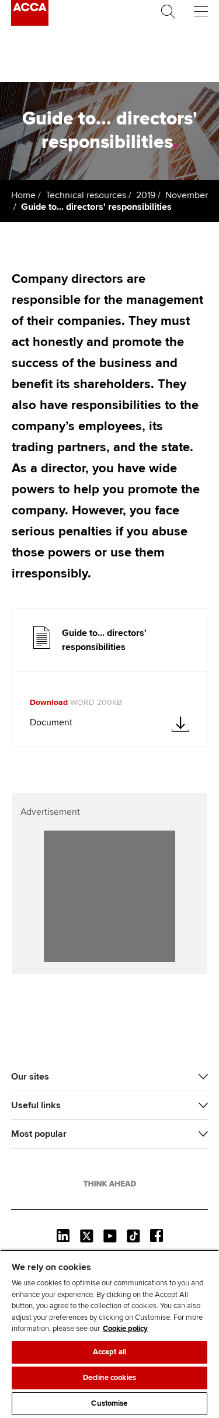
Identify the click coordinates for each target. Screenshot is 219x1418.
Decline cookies (109, 1377)
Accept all (109, 1352)
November (186, 195)
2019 (145, 195)
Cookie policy (125, 1328)
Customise (109, 1403)
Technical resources (86, 195)
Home (23, 195)
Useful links (36, 1105)
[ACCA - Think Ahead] (29, 23)
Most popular (39, 1134)
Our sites (30, 1076)
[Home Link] (110, 1183)
